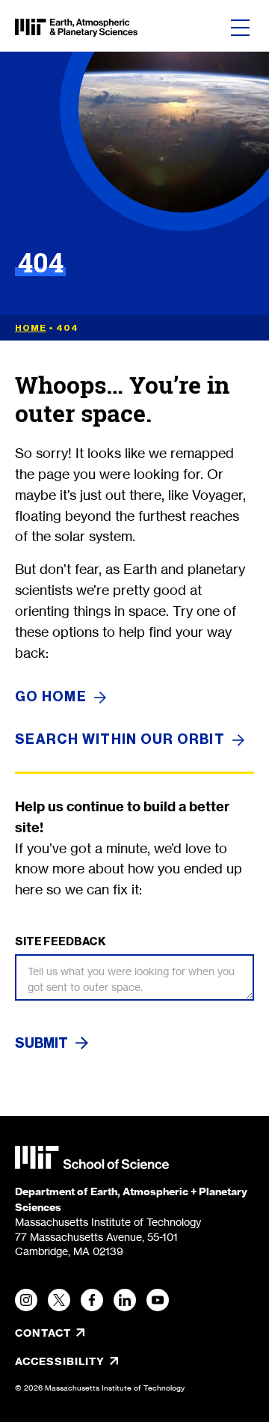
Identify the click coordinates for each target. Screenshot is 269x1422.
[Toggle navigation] (240, 28)
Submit (41, 1043)
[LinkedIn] (125, 1300)
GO (51, 697)
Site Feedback (60, 941)
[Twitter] (59, 1300)
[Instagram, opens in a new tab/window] (26, 1300)
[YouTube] (157, 1300)
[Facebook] (92, 1300)
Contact (43, 1333)
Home (30, 328)
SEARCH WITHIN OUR (120, 740)
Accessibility (110, 1361)
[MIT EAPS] (76, 28)
